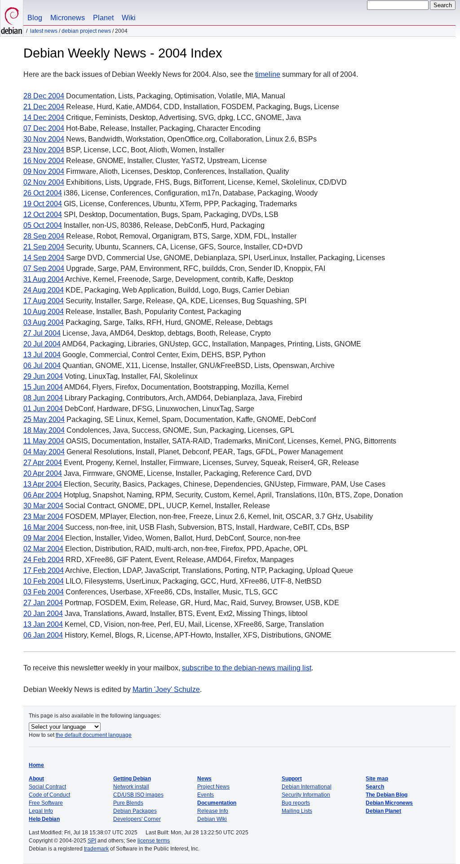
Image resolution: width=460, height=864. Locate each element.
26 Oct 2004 (42, 193)
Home (36, 765)
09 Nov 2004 (43, 171)
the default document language (94, 735)
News (204, 778)
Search (375, 787)
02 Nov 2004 (43, 182)
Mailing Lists (297, 811)
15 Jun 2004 (43, 387)
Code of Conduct (49, 795)
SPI (92, 840)
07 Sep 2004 (43, 268)
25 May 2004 (44, 419)
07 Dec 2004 (43, 128)
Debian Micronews (389, 803)
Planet (103, 18)
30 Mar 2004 (43, 506)
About (36, 778)
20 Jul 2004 (42, 344)
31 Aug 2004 (43, 279)
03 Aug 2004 (43, 322)
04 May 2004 (44, 452)
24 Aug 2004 (43, 290)
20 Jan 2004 (43, 613)
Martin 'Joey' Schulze (166, 689)
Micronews (67, 18)
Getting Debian (132, 778)
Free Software (46, 803)
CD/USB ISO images (138, 795)
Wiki (129, 18)
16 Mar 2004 (43, 527)
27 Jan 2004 (43, 603)
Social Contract (47, 787)
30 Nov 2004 (43, 139)
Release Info (212, 811)
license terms (153, 840)
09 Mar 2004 (43, 538)
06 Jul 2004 (42, 365)
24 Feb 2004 (43, 559)
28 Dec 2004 (43, 96)
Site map (377, 778)
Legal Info (41, 811)
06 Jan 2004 (43, 635)
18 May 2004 (44, 430)
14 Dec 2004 (43, 117)
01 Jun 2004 (43, 408)
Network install (131, 787)
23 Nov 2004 (43, 150)
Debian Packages (135, 811)
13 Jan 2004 (43, 624)
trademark (96, 849)
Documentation (216, 803)
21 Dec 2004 (43, 107)
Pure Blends (128, 803)
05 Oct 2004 (42, 225)
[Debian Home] (11, 18)
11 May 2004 (43, 441)
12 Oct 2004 (42, 214)
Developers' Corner (137, 819)
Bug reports (296, 803)
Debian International (307, 787)
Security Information (306, 795)
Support (292, 778)
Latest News (44, 31)
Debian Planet (383, 811)
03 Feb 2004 (43, 592)
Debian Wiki (212, 819)
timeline (267, 74)
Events (205, 795)
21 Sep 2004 (43, 247)
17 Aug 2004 (43, 301)
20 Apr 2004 (42, 473)
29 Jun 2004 (43, 376)
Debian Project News (86, 31)
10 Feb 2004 (43, 581)
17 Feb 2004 (43, 570)
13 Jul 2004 (42, 355)
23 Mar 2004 (43, 516)
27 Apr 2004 (42, 462)
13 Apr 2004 (42, 484)
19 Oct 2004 (42, 204)
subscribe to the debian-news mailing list (246, 668)
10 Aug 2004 (43, 311)
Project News (213, 787)
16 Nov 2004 (43, 160)
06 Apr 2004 (42, 495)
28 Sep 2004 (43, 236)
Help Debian (44, 819)
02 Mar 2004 (43, 549)
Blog (34, 18)
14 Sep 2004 (43, 257)
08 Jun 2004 (43, 398)
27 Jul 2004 (42, 333)
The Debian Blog (386, 795)
